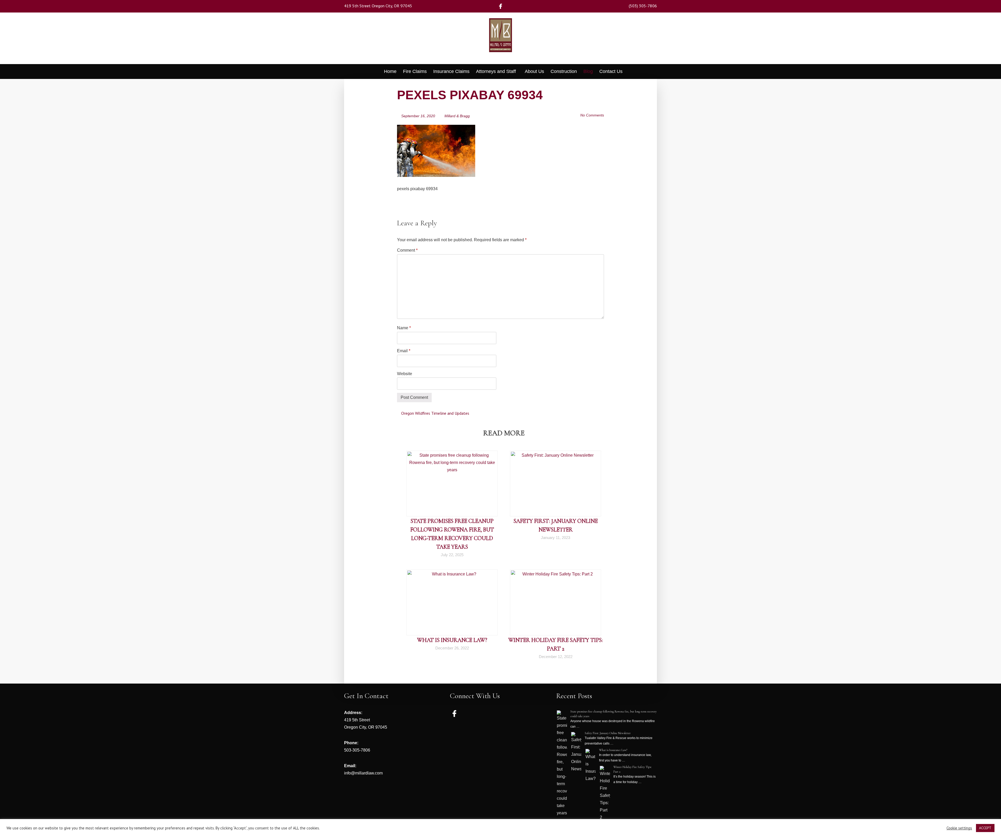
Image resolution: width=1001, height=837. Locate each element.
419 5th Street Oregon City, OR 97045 (378, 5)
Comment (407, 250)
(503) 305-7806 (643, 5)
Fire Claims (415, 71)
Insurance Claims (451, 71)
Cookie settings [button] (959, 828)
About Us (534, 71)
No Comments (592, 115)
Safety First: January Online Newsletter (608, 733)
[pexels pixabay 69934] (436, 128)
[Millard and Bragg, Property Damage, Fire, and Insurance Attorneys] (500, 43)
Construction (564, 71)
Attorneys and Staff (496, 71)
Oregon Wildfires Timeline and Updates (434, 413)
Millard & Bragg (457, 116)
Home (390, 71)
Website (404, 373)
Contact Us (610, 71)
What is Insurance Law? (452, 640)
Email (403, 351)
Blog (588, 71)
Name (404, 328)
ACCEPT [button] (985, 828)
